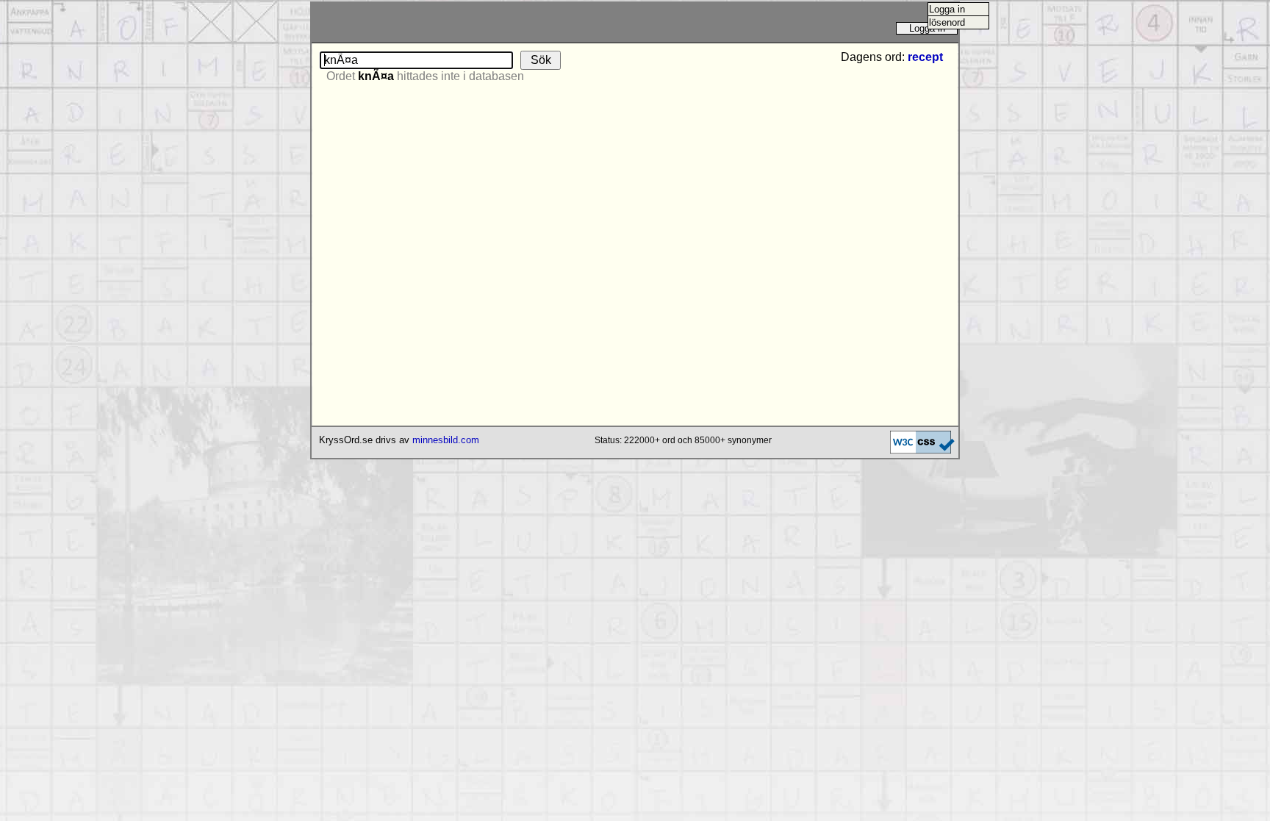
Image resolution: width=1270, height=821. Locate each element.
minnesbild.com (445, 439)
